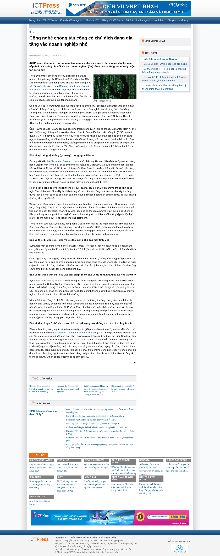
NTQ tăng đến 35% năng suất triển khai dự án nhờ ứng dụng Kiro (93, 423)
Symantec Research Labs (65, 161)
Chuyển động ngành (71, 20)
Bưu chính (35, 477)
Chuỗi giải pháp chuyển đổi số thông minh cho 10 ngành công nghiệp (96, 484)
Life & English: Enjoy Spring (160, 59)
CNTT (60, 477)
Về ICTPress (50, 20)
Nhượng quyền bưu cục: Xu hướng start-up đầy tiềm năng (40, 484)
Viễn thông (91, 477)
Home (31, 32)
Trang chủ (34, 20)
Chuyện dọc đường (178, 20)
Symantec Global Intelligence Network (75, 332)
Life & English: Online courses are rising (165, 63)
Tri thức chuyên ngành (138, 20)
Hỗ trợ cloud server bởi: (179, 541)
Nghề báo (159, 20)
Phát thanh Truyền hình (122, 478)
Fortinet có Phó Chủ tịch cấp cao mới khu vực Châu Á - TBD (91, 420)
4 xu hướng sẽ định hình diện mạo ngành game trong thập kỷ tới (122, 487)
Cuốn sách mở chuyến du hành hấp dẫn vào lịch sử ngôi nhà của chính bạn (96, 427)
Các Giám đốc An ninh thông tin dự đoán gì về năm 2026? (68, 467)
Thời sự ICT (92, 20)
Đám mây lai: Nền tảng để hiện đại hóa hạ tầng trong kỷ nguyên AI (68, 389)
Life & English (37, 497)
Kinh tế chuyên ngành (147, 478)
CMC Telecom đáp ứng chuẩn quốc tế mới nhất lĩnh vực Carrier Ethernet (95, 416)
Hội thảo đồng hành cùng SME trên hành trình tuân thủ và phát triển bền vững (41, 389)
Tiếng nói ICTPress (112, 20)
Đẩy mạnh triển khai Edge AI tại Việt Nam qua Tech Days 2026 (123, 389)
